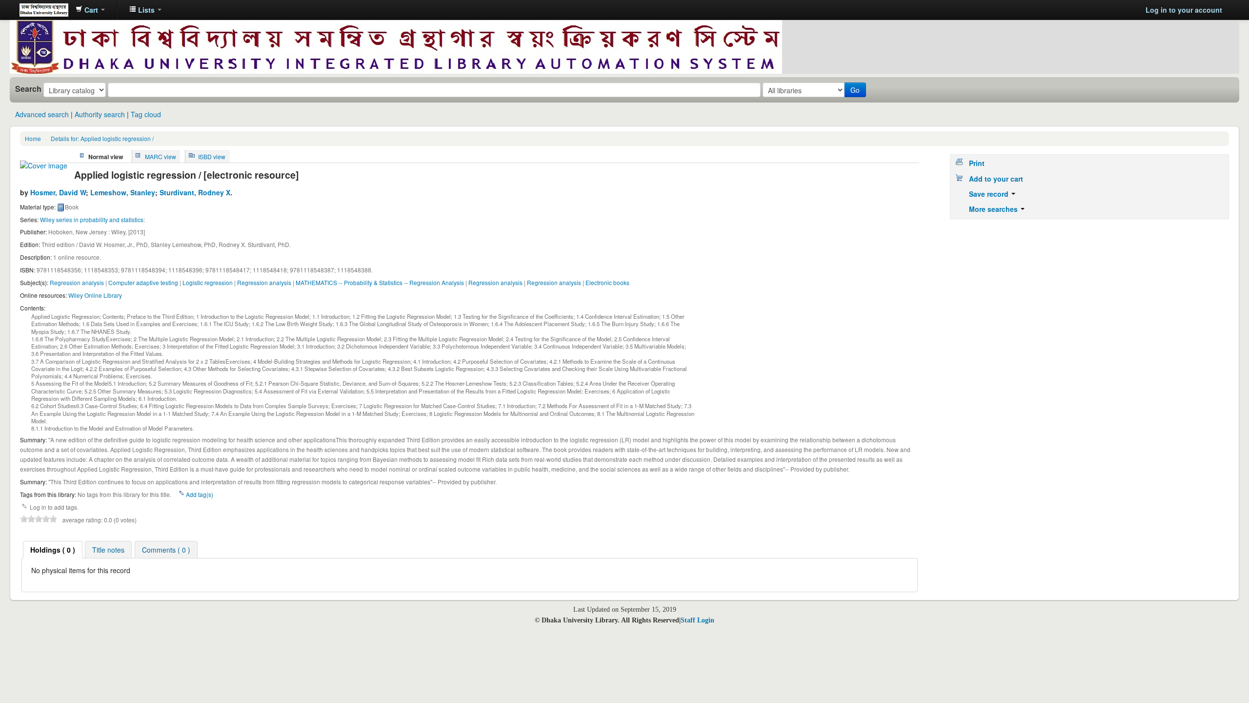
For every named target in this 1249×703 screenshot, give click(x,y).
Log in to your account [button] (1184, 10)
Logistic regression (207, 282)
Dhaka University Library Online (44, 10)
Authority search (100, 114)
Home (33, 138)
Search (28, 89)
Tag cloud (146, 114)
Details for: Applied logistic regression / (102, 138)
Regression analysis (77, 282)
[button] (90, 10)
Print (977, 163)
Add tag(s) (199, 494)
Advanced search (42, 114)
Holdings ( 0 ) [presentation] (52, 550)
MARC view (160, 156)
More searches (994, 209)
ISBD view (211, 156)
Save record (989, 194)
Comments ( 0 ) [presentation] (166, 550)
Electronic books (607, 282)
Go (855, 90)
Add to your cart (996, 179)
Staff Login (697, 620)
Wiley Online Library (95, 295)
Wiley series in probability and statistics (91, 219)
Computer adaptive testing (143, 282)
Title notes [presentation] (108, 550)
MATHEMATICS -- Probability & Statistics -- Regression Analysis (380, 282)
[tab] (52, 549)
